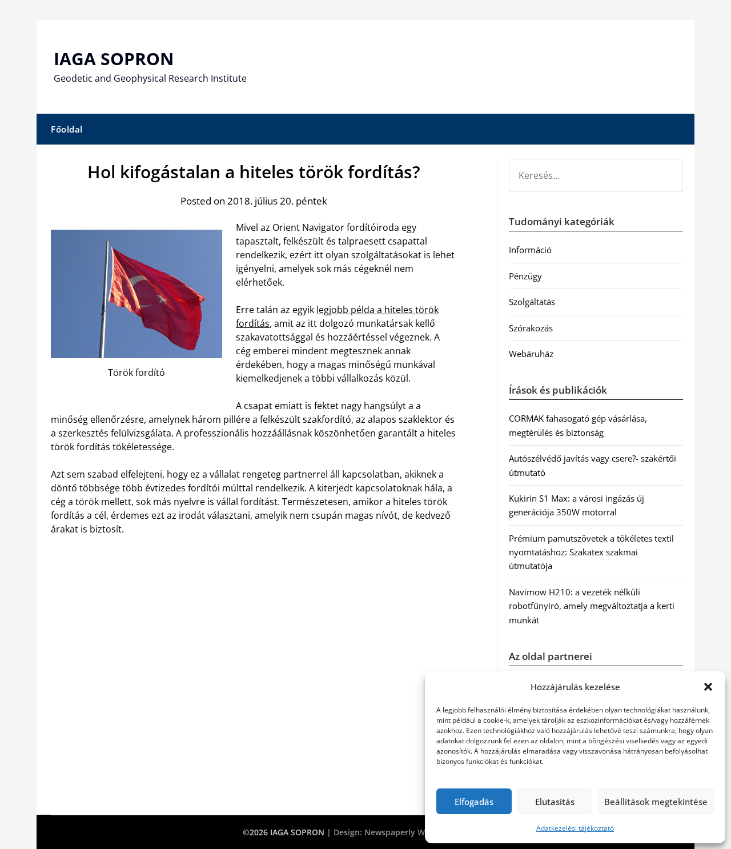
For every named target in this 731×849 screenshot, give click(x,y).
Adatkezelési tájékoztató (575, 828)
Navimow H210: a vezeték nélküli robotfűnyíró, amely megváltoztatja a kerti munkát (591, 606)
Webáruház (531, 353)
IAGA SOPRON (114, 58)
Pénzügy (525, 276)
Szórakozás (531, 328)
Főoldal (67, 129)
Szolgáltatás (532, 301)
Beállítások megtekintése (656, 801)
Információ (530, 249)
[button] (708, 686)
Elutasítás (555, 801)
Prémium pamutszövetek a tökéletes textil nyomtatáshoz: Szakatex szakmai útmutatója (591, 552)
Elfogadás (474, 801)
